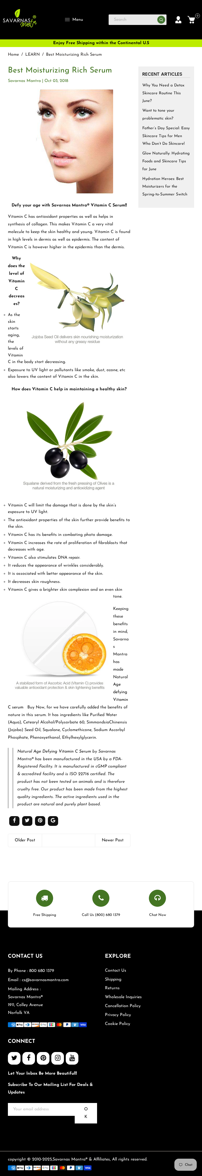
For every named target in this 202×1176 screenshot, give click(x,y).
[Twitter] (14, 1058)
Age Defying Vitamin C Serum (62, 751)
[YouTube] (72, 1058)
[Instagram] (57, 1058)
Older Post (25, 840)
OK (86, 1113)
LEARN (32, 55)
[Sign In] (178, 20)
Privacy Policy (118, 1015)
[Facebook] (28, 1058)
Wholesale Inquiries (123, 997)
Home (13, 55)
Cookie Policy (117, 1024)
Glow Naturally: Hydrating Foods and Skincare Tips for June (166, 161)
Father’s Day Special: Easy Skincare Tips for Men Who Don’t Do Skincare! (166, 136)
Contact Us (115, 970)
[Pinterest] (43, 1058)
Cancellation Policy (123, 1006)
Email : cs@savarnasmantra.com (38, 980)
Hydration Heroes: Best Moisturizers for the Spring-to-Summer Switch (164, 187)
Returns (112, 988)
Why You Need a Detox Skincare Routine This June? (163, 93)
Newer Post (113, 840)
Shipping (113, 979)
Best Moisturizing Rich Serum (60, 70)
